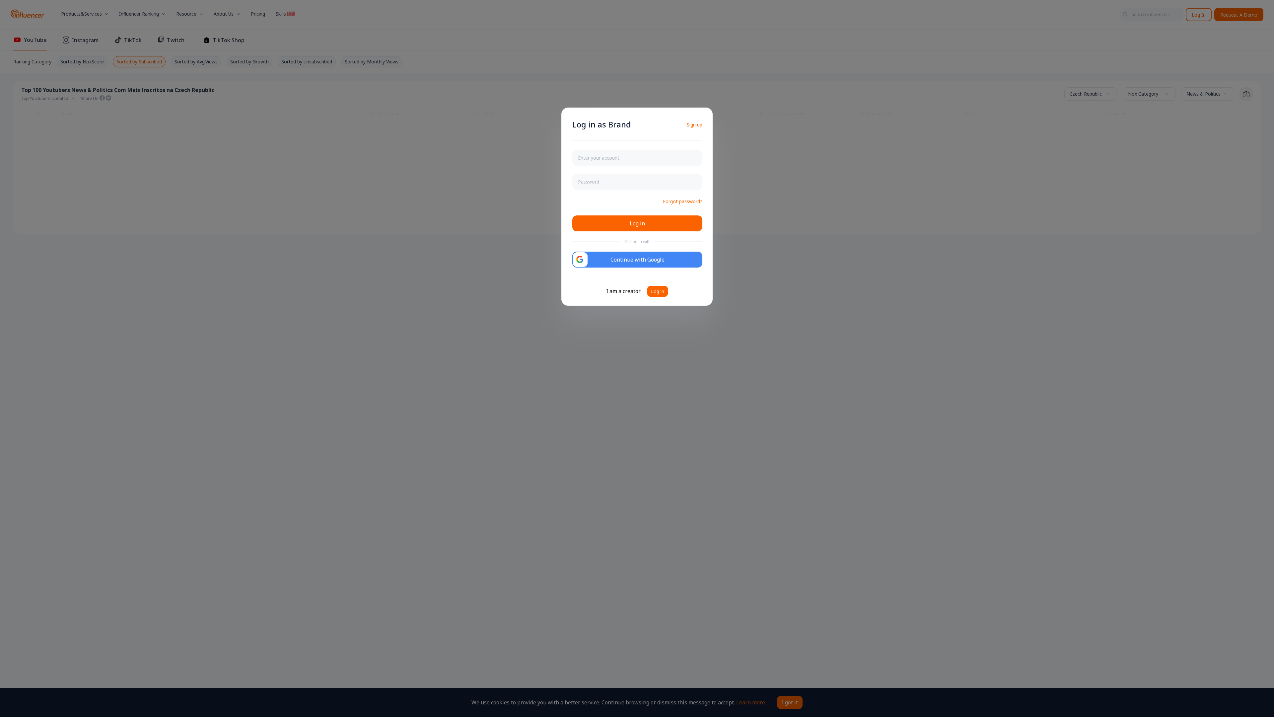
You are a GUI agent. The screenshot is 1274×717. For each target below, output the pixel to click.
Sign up (694, 124)
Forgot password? (682, 201)
